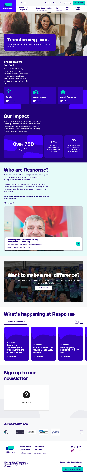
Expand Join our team (64, 9)
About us (48, 3)
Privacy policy (25, 446)
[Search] (19, 3)
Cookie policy (39, 446)
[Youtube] (80, 447)
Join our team (68, 9)
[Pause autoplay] (81, 432)
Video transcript (9, 203)
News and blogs (40, 453)
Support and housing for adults (23, 9)
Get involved (59, 9)
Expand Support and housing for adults (17, 9)
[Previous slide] (77, 322)
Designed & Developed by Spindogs (71, 462)
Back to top (77, 466)
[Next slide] (81, 322)
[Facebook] (72, 447)
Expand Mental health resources (73, 9)
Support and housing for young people (43, 9)
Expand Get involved (54, 9)
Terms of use (25, 450)
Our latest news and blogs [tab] (15, 322)
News (55, 3)
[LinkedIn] (77, 447)
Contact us (38, 450)
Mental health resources (78, 9)
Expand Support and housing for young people (34, 9)
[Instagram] (75, 447)
